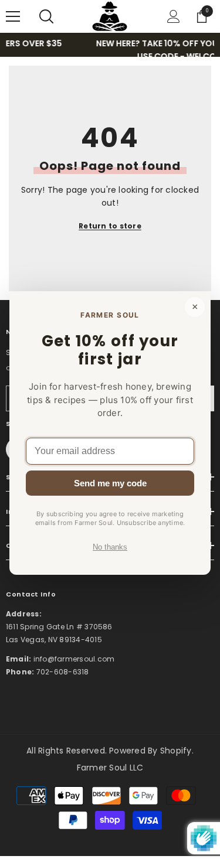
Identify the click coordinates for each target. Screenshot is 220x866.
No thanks (110, 547)
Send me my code (110, 483)
